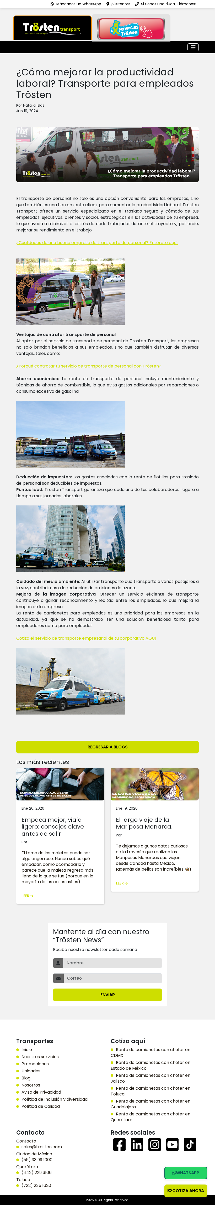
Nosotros (31, 1085)
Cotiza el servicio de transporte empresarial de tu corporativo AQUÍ (86, 638)
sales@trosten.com (42, 1147)
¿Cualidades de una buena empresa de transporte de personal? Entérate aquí (97, 243)
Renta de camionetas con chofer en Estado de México (150, 1065)
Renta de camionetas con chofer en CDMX (150, 1052)
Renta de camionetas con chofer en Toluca (150, 1091)
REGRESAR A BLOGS (108, 747)
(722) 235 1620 (36, 1185)
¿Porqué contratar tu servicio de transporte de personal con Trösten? (88, 366)
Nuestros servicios (40, 1057)
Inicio (27, 1050)
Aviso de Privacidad (41, 1092)
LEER (26, 895)
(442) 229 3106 (37, 1173)
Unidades (31, 1071)
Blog (26, 1078)
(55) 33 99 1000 (37, 1160)
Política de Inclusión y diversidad (55, 1099)
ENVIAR (107, 995)
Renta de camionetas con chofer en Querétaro (150, 1117)
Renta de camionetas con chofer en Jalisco (150, 1078)
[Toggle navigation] (193, 47)
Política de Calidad (41, 1106)
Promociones (35, 1064)
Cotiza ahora (188, 1191)
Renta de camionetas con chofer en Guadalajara (150, 1104)
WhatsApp (187, 1173)
